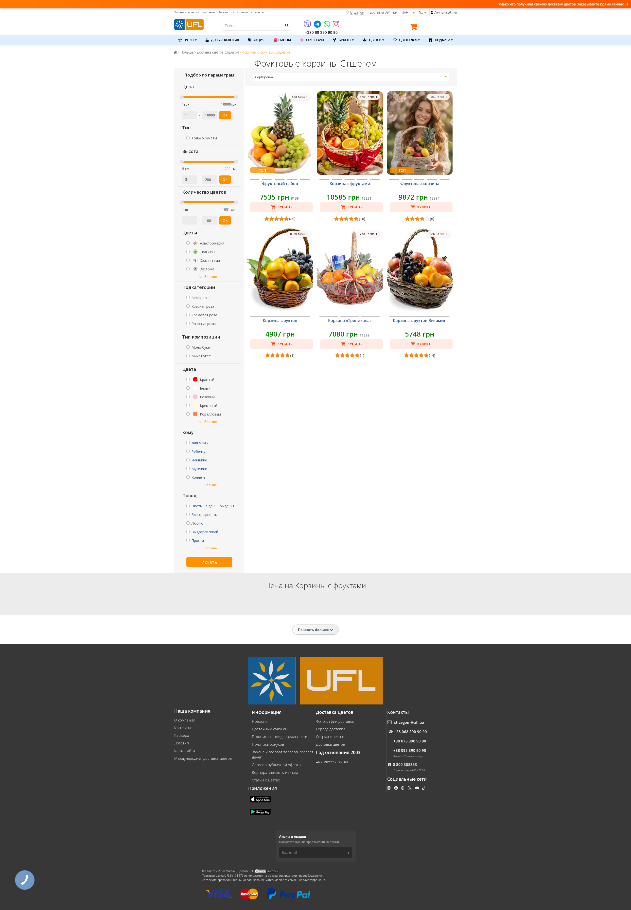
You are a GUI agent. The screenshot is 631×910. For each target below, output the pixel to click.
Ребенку (198, 451)
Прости (198, 540)
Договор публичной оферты (276, 764)
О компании (184, 720)
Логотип (181, 742)
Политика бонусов (268, 744)
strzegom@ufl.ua (409, 722)
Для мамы (200, 442)
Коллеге (198, 477)
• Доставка (207, 12)
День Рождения (224, 40)
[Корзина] (415, 27)
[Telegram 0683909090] (318, 26)
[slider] (182, 97)
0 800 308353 (405, 764)
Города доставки (330, 728)
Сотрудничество (330, 736)
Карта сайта (184, 750)
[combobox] (351, 77)
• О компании (238, 12)
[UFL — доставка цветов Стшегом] (189, 23)
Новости (259, 721)
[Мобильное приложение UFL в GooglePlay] (260, 811)
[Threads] (403, 787)
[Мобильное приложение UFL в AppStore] (261, 798)
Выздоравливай (205, 532)
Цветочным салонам (270, 728)
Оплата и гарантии (186, 12)
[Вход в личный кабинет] (432, 12)
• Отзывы (222, 12)
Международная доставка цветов (203, 758)
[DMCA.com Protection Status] (266, 871)
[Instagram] (336, 26)
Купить (284, 207)
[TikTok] (424, 787)
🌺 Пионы (282, 40)
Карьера (181, 735)
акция (258, 40)
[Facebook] (396, 787)
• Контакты (256, 12)
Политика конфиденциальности (279, 736)
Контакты (182, 727)
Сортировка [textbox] (264, 77)
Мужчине (199, 468)
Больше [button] (210, 276)
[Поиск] (286, 25)
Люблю (197, 523)
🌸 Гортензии (312, 40)
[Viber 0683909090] (308, 26)
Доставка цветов (330, 744)
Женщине (199, 460)
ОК (225, 115)
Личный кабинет (445, 12)
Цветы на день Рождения (213, 506)
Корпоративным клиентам (275, 772)
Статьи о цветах (266, 779)
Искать (209, 562)
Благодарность (204, 514)
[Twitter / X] (410, 787)
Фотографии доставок (335, 721)
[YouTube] (417, 787)
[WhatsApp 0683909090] (327, 26)
